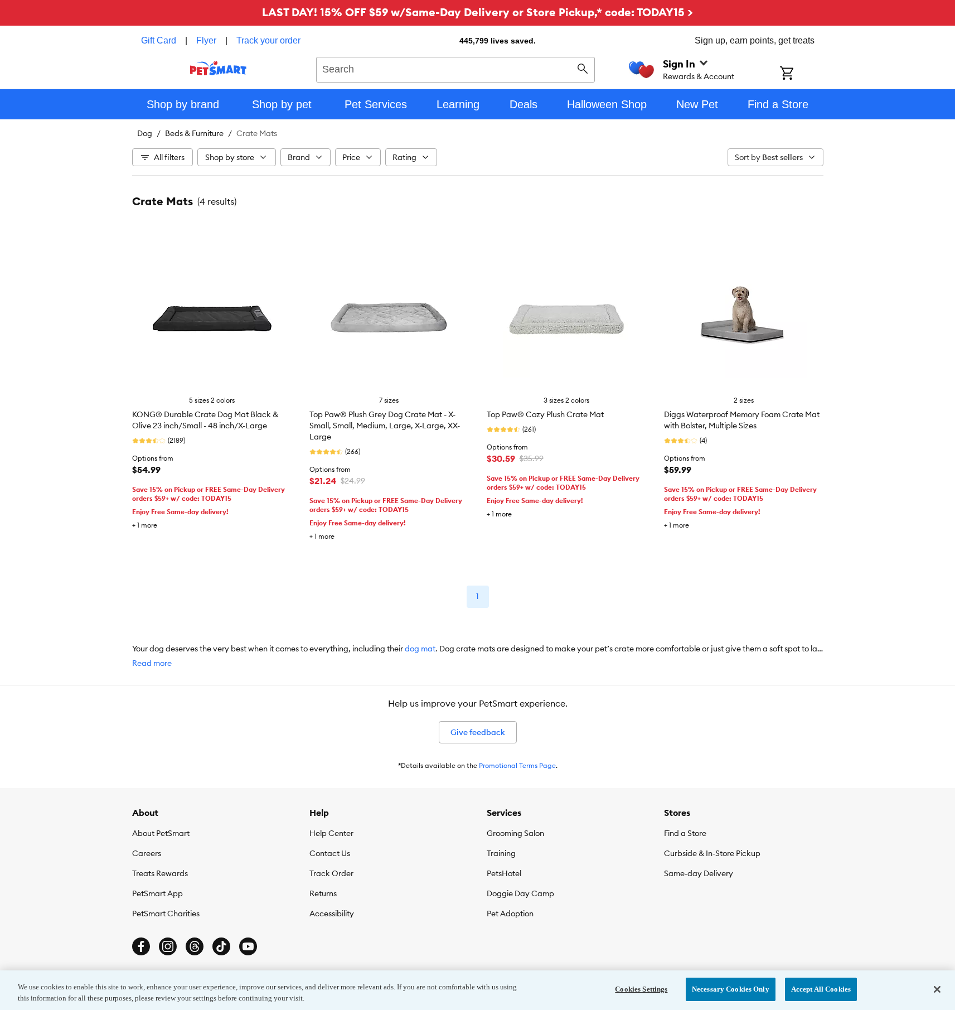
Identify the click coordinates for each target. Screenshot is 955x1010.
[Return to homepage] (218, 68)
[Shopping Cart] (801, 74)
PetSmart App (157, 893)
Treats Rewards (160, 873)
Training (501, 853)
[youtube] (248, 946)
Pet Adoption (510, 913)
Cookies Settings (641, 989)
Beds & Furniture (194, 133)
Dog (144, 133)
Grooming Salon (515, 833)
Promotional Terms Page (517, 765)
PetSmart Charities (166, 913)
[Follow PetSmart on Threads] (194, 946)
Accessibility (331, 913)
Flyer (206, 40)
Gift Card (158, 40)
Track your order (268, 40)
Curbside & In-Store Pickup (712, 853)
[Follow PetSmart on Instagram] (168, 946)
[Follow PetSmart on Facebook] (141, 946)
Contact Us (329, 853)
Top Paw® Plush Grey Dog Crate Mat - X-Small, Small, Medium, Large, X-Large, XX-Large (384, 425)
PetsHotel (504, 873)
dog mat (420, 649)
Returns (323, 893)
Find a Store (685, 833)
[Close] (937, 989)
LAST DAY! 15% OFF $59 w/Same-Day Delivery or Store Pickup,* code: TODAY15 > (477, 12)
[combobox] (455, 68)
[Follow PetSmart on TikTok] (221, 946)
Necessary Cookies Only (730, 989)
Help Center (331, 833)
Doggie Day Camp (520, 893)
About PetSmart (161, 833)
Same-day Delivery (698, 873)
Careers (146, 853)
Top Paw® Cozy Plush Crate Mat (545, 414)
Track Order (331, 873)
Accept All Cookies (821, 989)
